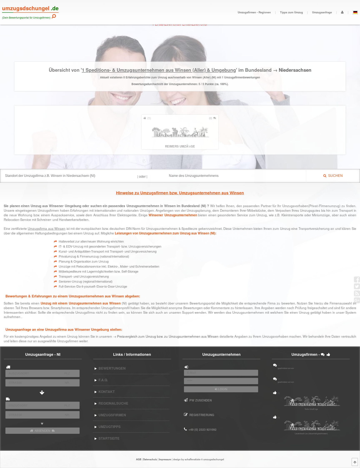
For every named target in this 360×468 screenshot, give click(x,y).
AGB (138, 459)
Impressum (165, 459)
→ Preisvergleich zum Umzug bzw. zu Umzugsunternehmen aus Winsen (166, 336)
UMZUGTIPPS (109, 426)
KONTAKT (106, 391)
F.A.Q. (102, 379)
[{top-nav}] (355, 462)
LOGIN (222, 389)
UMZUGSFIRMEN (111, 415)
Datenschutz (150, 459)
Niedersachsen (295, 70)
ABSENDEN (42, 430)
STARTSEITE (108, 438)
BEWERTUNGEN (111, 368)
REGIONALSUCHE (112, 403)
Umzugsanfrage (322, 12)
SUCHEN (334, 175)
